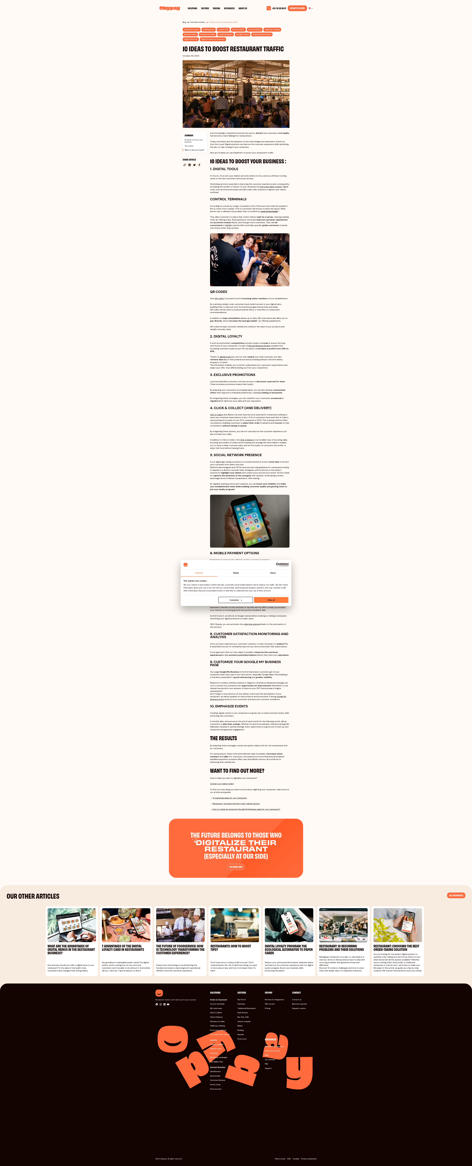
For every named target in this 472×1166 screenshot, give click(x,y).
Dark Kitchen (242, 1012)
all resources (456, 895)
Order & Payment (218, 999)
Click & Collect (216, 1012)
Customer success (272, 1051)
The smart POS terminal (220, 1034)
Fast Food (241, 999)
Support (268, 1068)
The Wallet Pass (216, 1062)
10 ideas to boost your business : (194, 141)
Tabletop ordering (217, 1026)
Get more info (236, 866)
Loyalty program (217, 1044)
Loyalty (213, 1040)
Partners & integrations (274, 999)
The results (189, 146)
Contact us (297, 999)
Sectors (205, 8)
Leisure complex (244, 1021)
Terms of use (280, 1159)
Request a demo (297, 8)
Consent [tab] (199, 573)
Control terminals (217, 1004)
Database (214, 1053)
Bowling (240, 1030)
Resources (229, 8)
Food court (242, 1039)
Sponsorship (215, 1076)
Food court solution (218, 1030)
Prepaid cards (215, 1048)
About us (243, 8)
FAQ (266, 1064)
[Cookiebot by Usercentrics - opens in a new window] (278, 565)
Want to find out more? (194, 150)
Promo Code (215, 1084)
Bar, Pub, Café (243, 1017)
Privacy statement (309, 1159)
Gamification (215, 1071)
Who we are (270, 1004)
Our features (270, 1059)
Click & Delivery (216, 1017)
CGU (289, 1159)
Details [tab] (236, 573)
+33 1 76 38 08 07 (279, 8)
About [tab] (273, 573)
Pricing (216, 8)
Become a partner (299, 1004)
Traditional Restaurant (246, 1008)
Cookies (296, 1159)
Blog (266, 1055)
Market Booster (218, 1067)
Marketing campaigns (218, 1057)
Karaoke (240, 1034)
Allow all (271, 600)
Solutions (192, 8)
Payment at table (217, 1021)
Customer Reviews (217, 1080)
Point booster (215, 1089)
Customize (234, 600)
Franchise (241, 1004)
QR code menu (216, 1008)
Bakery (240, 1026)
